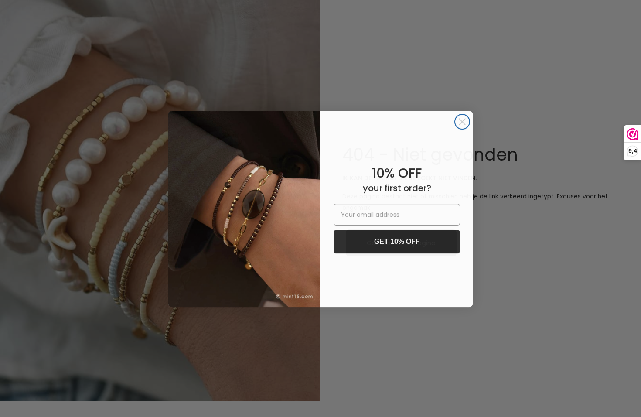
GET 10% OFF (397, 241)
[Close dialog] (462, 121)
